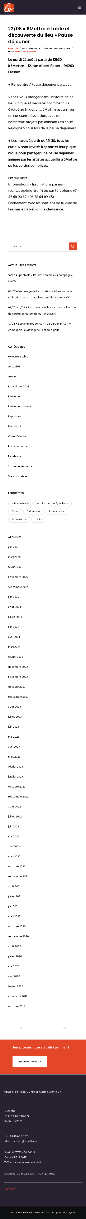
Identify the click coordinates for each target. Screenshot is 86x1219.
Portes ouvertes (18, 446)
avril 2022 (14, 846)
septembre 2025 (18, 587)
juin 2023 (13, 726)
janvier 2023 (15, 776)
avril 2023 (14, 746)
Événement (15, 396)
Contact (9, 1189)
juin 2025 (13, 597)
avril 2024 (14, 636)
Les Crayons (68, 1213)
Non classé (14, 426)
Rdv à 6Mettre (19, 519)
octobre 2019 (16, 1006)
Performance (34, 511)
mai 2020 (13, 966)
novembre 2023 (18, 676)
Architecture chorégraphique (52, 503)
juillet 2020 (15, 956)
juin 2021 (13, 906)
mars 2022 (14, 856)
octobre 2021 (16, 866)
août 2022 (14, 806)
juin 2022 (13, 826)
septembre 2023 (18, 696)
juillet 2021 (14, 896)
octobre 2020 (17, 926)
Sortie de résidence (20, 466)
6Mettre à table (25, 51)
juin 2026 (13, 547)
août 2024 (14, 607)
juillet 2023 (15, 716)
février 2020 (15, 986)
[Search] (73, 246)
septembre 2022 (18, 796)
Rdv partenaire (57, 511)
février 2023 (15, 766)
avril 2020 (14, 976)
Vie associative (17, 476)
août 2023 (14, 706)
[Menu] (78, 7)
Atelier (12, 376)
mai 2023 (13, 736)
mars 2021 (14, 916)
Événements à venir (20, 406)
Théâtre (39, 519)
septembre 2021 (18, 876)
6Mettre (13, 48)
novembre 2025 (18, 577)
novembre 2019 (18, 996)
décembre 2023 (18, 666)
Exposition (15, 416)
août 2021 (14, 886)
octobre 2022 (16, 786)
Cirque (15, 511)
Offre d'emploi (17, 436)
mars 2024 (14, 646)
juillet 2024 (15, 616)
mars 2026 (14, 557)
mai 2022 (13, 836)
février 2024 (15, 656)
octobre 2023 (16, 686)
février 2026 (15, 567)
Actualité (14, 366)
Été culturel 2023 (18, 386)
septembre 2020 (18, 936)
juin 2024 (13, 626)
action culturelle (20, 503)
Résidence (14, 456)
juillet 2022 (15, 816)
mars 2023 (14, 756)
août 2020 (14, 946)
